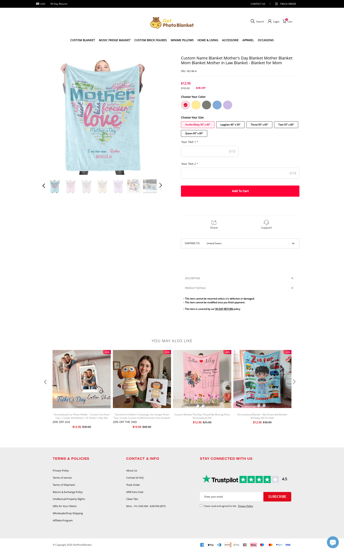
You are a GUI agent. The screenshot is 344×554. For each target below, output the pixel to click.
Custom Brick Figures (150, 40)
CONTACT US (258, 4)
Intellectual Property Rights (69, 499)
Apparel (248, 40)
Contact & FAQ (135, 477)
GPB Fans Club (134, 492)
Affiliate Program (63, 520)
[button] (51, 115)
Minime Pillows (182, 40)
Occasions (266, 40)
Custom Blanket (82, 40)
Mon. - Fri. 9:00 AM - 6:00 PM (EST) (146, 506)
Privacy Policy (61, 470)
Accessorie (230, 40)
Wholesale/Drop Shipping (68, 513)
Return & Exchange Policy (68, 492)
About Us (131, 470)
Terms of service (62, 477)
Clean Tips (132, 499)
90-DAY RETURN (224, 309)
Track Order (288, 4)
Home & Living (207, 40)
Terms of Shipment (64, 485)
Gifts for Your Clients (65, 506)
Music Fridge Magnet (115, 40)
